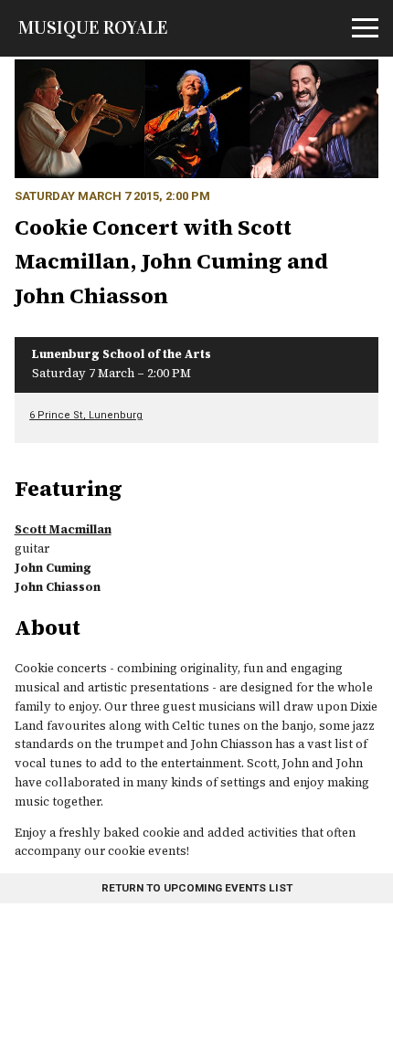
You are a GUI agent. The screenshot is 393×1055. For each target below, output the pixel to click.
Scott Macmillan (63, 529)
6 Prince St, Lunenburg (86, 415)
